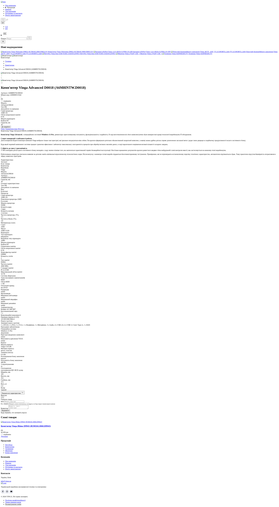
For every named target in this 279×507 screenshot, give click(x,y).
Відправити (5, 410)
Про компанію (10, 5)
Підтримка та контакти (13, 13)
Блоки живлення (11, 453)
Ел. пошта (4, 404)
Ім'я (2, 401)
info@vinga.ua (6, 481)
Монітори (9, 451)
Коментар (4, 408)
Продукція (11, 7)
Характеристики (11, 129)
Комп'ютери (9, 447)
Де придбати (6, 127)
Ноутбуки (8, 445)
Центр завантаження (13, 15)
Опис (3, 129)
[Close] (3, 41)
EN (6, 29)
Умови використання (13, 502)
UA (6, 27)
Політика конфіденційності (15, 500)
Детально (4, 436)
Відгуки (21, 129)
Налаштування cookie (13, 504)
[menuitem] (141, 27)
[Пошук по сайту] (3, 20)
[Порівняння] (7, 20)
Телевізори (9, 449)
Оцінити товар (6, 399)
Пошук (3, 39)
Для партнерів (10, 11)
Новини (8, 9)
